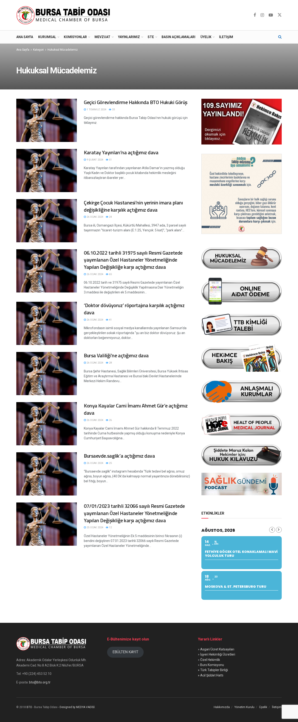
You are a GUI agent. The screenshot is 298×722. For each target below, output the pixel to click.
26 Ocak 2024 (94, 216)
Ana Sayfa (24, 37)
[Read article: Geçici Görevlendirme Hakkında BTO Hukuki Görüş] (46, 120)
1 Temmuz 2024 (96, 109)
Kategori (38, 49)
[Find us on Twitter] (280, 15)
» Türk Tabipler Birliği (213, 670)
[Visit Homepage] (64, 15)
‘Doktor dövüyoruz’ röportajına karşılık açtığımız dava (134, 308)
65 (110, 274)
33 (113, 109)
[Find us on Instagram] (262, 15)
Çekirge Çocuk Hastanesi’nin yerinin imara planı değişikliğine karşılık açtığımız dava (133, 206)
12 (110, 527)
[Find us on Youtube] (271, 15)
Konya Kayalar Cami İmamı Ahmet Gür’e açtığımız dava (136, 409)
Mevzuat (102, 37)
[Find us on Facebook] (255, 15)
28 (110, 362)
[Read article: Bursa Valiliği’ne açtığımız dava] (46, 373)
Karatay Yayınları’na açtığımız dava (121, 152)
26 (110, 420)
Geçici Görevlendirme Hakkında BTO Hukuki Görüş (135, 102)
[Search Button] (280, 37)
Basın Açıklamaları (178, 37)
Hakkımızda (222, 707)
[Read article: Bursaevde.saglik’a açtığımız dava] (46, 474)
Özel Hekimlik (210, 660)
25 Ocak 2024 (94, 527)
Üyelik (205, 37)
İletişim (226, 37)
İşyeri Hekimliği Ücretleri (217, 654)
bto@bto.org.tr (40, 682)
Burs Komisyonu (212, 665)
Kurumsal (47, 37)
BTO (29, 707)
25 (110, 463)
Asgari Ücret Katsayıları (217, 649)
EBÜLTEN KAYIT (125, 652)
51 (110, 159)
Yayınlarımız (129, 37)
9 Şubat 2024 (94, 159)
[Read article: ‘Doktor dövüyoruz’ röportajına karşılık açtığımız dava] (46, 323)
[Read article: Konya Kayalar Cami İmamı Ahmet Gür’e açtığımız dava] (46, 423)
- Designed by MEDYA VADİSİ (76, 707)
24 (110, 216)
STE (151, 37)
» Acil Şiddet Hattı (210, 675)
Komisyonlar (75, 37)
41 (110, 319)
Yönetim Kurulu (244, 707)
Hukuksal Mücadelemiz (62, 49)
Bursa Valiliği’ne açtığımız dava (116, 355)
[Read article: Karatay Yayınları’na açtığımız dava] (46, 170)
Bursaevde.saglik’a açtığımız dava (119, 456)
